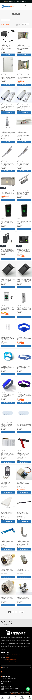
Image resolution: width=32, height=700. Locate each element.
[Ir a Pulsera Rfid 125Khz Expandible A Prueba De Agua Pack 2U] (8, 356)
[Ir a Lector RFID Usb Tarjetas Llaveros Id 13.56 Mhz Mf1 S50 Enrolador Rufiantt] (24, 269)
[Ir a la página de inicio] (9, 6)
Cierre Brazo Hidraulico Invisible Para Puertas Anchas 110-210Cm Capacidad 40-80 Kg (23, 192)
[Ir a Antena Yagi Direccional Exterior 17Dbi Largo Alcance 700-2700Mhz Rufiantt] (8, 502)
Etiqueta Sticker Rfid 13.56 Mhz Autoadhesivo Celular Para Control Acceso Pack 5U (24, 424)
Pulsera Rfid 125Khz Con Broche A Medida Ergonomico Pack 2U (23, 367)
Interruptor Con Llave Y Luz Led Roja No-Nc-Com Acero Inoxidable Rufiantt (24, 308)
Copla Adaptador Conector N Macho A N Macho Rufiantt (23, 571)
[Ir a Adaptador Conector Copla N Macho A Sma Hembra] (8, 587)
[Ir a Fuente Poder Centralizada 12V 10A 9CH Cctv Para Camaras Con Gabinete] (24, 35)
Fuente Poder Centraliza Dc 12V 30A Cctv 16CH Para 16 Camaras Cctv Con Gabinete (24, 76)
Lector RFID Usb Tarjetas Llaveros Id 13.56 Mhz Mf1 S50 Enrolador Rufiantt (24, 280)
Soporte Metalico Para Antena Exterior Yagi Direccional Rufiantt (23, 543)
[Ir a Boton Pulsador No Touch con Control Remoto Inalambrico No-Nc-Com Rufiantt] (8, 297)
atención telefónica (11, 659)
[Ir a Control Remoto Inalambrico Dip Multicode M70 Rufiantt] (8, 472)
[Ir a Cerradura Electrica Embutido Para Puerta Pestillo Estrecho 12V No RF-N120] (8, 151)
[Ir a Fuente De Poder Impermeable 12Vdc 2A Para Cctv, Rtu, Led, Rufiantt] (8, 35)
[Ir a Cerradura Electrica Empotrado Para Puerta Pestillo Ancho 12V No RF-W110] (24, 122)
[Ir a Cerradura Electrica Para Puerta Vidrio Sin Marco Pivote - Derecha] (8, 95)
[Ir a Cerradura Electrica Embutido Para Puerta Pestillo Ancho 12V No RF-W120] (24, 151)
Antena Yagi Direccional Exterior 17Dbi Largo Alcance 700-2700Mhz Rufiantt (7, 514)
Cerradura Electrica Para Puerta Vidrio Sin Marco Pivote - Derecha (7, 106)
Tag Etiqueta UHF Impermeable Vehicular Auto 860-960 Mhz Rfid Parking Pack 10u (7, 453)
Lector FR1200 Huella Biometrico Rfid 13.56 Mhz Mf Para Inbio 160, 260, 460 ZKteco (24, 221)
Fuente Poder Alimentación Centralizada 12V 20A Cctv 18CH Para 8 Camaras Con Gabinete (8, 76)
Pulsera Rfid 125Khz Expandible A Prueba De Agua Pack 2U (7, 367)
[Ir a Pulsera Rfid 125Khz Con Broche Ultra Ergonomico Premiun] (24, 384)
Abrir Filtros (5, 20)
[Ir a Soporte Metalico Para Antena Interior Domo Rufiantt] (8, 531)
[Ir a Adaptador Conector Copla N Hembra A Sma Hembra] (24, 587)
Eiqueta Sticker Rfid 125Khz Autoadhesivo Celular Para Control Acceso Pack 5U (6, 424)
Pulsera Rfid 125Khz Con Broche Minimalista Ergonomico (7, 395)
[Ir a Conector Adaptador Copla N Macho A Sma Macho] (8, 559)
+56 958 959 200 (16, 654)
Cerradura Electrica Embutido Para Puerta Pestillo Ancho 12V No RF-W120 (23, 163)
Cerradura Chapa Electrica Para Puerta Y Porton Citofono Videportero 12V (8, 192)
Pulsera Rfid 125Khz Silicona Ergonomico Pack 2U (24, 338)
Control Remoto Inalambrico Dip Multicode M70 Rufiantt (7, 484)
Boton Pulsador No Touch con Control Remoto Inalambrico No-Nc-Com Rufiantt (8, 309)
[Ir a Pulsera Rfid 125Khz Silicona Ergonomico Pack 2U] (24, 327)
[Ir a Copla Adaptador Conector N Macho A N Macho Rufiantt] (24, 559)
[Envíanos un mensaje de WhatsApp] (28, 689)
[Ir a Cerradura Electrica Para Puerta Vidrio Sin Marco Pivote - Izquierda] (24, 95)
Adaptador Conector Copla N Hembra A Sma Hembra (23, 598)
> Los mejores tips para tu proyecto (9, 678)
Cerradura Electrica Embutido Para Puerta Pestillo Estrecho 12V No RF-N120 (7, 163)
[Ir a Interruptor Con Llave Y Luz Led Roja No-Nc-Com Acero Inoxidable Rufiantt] (24, 297)
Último (21, 612)
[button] (8, 55)
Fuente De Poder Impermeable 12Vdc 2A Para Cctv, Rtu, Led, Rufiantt (7, 47)
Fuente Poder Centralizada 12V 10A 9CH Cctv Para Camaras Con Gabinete (24, 47)
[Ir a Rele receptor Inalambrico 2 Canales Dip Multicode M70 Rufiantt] (24, 472)
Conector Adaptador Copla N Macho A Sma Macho (7, 571)
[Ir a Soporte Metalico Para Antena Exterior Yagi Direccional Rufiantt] (24, 531)
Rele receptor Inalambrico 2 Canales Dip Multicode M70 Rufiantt (23, 484)
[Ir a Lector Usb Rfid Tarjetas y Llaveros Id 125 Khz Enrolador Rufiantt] (8, 269)
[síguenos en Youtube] (3, 684)
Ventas (7, 657)
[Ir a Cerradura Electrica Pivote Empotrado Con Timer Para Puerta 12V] (8, 122)
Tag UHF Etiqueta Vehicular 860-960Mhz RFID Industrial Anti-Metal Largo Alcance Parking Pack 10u (23, 454)
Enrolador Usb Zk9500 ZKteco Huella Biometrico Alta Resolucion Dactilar (8, 250)
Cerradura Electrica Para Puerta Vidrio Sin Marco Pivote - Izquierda (23, 106)
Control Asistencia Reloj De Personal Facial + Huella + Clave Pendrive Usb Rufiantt (23, 251)
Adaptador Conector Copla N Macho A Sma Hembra (7, 598)
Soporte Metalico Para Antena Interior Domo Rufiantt (7, 543)
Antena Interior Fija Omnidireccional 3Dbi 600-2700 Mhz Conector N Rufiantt (23, 514)
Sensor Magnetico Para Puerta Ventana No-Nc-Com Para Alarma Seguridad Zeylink (7, 339)
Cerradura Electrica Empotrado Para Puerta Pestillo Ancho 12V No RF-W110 (23, 134)
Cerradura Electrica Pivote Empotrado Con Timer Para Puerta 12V (8, 134)
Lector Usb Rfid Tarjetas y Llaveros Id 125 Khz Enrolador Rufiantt (8, 280)
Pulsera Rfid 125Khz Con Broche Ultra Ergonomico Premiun (24, 395)
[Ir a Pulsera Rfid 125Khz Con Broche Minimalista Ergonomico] (8, 384)
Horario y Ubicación (11, 661)
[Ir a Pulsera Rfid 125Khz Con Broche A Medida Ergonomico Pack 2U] (24, 356)
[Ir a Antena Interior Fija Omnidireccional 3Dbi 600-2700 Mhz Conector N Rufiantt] (24, 502)
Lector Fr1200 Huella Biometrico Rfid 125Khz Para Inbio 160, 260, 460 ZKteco (7, 221)
